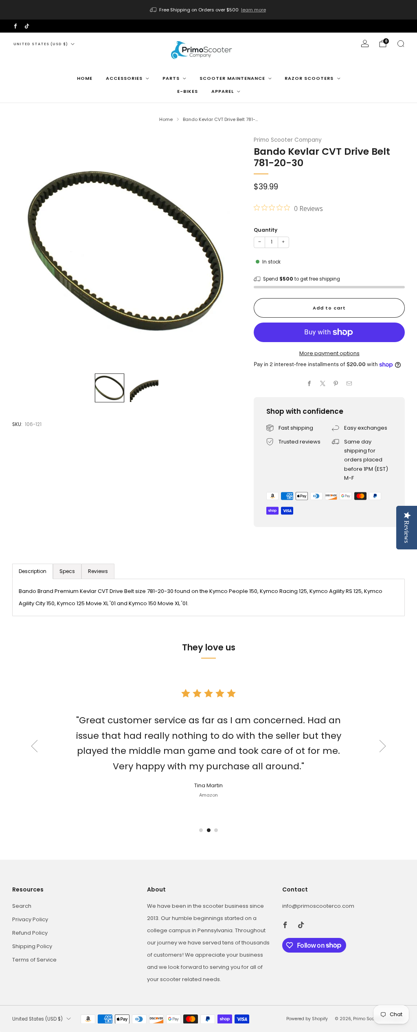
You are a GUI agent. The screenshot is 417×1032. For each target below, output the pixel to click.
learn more (253, 10)
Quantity (265, 229)
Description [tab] (32, 571)
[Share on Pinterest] (336, 384)
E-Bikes (187, 91)
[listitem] (208, 10)
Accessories (124, 78)
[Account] (365, 44)
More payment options (329, 353)
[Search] (401, 44)
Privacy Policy (30, 919)
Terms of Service (34, 960)
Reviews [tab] (98, 571)
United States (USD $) (40, 44)
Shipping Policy (32, 946)
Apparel (222, 91)
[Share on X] (323, 384)
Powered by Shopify (307, 1019)
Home (84, 78)
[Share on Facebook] (309, 384)
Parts (171, 78)
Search (21, 906)
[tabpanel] (208, 597)
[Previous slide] (34, 746)
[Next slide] (383, 746)
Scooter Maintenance (232, 78)
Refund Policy (30, 933)
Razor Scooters (309, 78)
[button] (201, 830)
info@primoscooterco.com (318, 906)
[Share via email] (349, 384)
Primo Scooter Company (288, 140)
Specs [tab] (67, 571)
